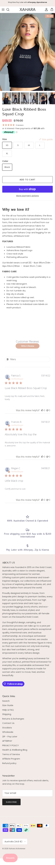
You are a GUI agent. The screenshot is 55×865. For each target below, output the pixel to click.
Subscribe (11, 802)
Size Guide (7, 705)
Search (6, 700)
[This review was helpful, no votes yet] (42, 410)
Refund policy (9, 763)
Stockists (7, 727)
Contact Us (8, 723)
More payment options (27, 196)
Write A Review (27, 346)
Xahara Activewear (17, 848)
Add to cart (27, 179)
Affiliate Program (11, 758)
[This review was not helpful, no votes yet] (47, 410)
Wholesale (7, 731)
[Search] (9, 9)
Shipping (6, 714)
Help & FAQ (8, 709)
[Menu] (3, 9)
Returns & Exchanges (13, 718)
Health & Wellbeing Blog (14, 749)
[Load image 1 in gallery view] (27, 52)
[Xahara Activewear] (27, 9)
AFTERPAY (7, 740)
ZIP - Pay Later (9, 736)
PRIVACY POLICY (10, 745)
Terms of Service (11, 754)
